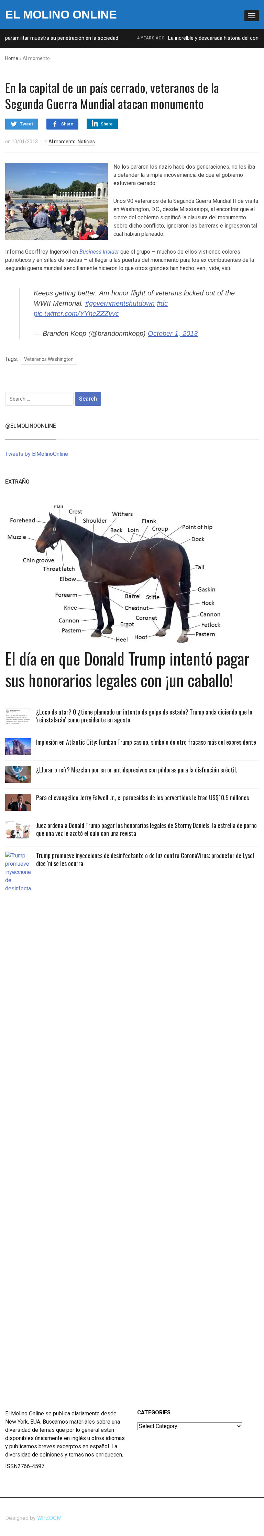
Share (67, 123)
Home (11, 58)
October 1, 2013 (173, 333)
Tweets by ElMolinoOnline (36, 454)
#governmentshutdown (120, 303)
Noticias (86, 141)
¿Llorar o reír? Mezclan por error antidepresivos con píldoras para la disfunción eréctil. (136, 769)
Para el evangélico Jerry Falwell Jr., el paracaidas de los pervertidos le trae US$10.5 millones (142, 797)
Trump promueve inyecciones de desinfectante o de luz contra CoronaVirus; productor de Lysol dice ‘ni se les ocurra (145, 859)
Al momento (62, 141)
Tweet (26, 123)
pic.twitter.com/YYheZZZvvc (76, 313)
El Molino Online (61, 14)
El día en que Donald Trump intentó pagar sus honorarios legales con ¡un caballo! (127, 669)
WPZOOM (49, 1518)
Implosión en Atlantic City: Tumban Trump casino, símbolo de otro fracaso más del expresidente (146, 741)
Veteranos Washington (49, 359)
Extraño (17, 481)
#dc (162, 303)
